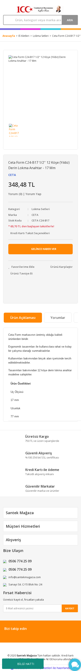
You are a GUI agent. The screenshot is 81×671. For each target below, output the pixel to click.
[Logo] (40, 9)
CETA (12, 175)
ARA (70, 20)
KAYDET (69, 608)
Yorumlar (57, 317)
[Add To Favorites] (21, 267)
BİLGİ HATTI (25, 664)
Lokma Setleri (41, 209)
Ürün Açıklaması (23, 317)
